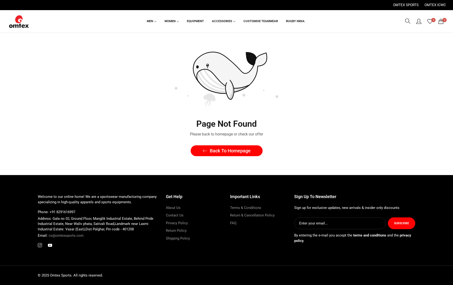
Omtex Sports (406, 5)
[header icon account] (418, 21)
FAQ (233, 223)
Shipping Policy (178, 238)
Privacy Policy (177, 223)
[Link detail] (40, 245)
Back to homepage (230, 151)
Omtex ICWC (435, 5)
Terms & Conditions (245, 208)
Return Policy (176, 230)
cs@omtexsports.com (61, 235)
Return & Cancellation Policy (252, 215)
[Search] (407, 21)
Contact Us (175, 215)
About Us (173, 208)
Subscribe (401, 223)
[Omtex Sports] (19, 21)
